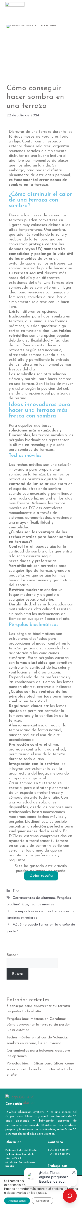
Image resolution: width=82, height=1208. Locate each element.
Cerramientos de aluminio (33, 898)
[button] (73, 7)
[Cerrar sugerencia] (73, 1171)
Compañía (13, 1104)
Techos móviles (42, 904)
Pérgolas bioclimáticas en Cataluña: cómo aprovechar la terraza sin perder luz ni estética (38, 1024)
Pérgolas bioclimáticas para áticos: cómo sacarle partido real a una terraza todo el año (40, 1069)
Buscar (12, 955)
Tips (15, 891)
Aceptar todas (17, 1200)
